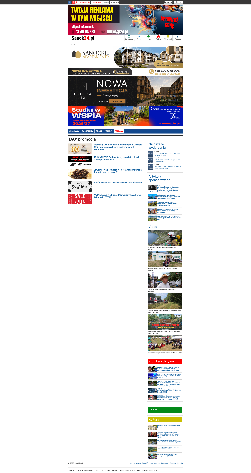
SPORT (99, 131)
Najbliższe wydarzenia (157, 145)
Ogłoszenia (129, 39)
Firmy (139, 39)
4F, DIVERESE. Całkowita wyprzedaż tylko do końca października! (117, 158)
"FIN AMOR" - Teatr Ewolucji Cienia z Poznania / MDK (167, 160)
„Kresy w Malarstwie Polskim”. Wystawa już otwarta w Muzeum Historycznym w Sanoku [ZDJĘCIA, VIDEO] (169, 435)
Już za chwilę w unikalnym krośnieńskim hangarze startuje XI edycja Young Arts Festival (168, 196)
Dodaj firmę (97, 2)
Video (153, 227)
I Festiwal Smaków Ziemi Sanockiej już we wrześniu (169, 426)
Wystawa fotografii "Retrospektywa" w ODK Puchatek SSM (168, 166)
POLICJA (108, 131)
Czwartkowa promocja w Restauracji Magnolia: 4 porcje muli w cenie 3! (118, 170)
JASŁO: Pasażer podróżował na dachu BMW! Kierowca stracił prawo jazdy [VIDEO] (169, 390)
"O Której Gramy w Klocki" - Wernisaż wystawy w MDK (167, 153)
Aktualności (115, 2)
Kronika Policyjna (161, 361)
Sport (149, 39)
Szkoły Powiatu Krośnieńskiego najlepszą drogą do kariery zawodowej (168, 210)
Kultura (154, 419)
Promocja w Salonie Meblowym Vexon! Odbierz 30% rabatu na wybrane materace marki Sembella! (118, 147)
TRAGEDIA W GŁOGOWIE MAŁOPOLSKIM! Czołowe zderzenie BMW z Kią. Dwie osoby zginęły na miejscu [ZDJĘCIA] (169, 383)
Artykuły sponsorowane (159, 178)
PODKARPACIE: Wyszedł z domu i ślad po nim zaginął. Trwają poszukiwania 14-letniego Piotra (168, 368)
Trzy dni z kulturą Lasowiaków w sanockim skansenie (168, 447)
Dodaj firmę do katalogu (151, 463)
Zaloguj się (168, 2)
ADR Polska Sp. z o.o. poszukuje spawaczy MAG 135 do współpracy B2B (169, 217)
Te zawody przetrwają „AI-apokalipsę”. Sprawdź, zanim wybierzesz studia (167, 203)
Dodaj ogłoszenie (83, 2)
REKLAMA (119, 131)
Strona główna (135, 463)
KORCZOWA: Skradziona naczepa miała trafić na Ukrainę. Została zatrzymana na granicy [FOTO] (168, 397)
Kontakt (180, 463)
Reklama (106, 2)
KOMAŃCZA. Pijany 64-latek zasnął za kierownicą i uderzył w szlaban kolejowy (169, 375)
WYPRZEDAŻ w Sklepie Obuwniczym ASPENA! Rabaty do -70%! (118, 196)
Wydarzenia (168, 39)
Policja (158, 39)
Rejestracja (178, 2)
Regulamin (165, 463)
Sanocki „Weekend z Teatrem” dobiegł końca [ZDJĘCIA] (167, 455)
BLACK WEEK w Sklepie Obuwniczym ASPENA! (118, 182)
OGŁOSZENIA (87, 131)
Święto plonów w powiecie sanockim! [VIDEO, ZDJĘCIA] (165, 353)
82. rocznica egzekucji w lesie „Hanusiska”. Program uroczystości (169, 440)
